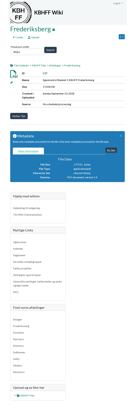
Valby (16, 358)
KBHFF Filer (39, 65)
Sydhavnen (19, 352)
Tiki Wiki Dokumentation (27, 214)
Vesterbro (19, 372)
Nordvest (18, 332)
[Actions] (11, 82)
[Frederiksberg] (53, 30)
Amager (17, 319)
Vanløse (17, 365)
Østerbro (18, 345)
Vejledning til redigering (26, 208)
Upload (34, 37)
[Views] (122, 36)
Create (19, 37)
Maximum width (20, 46)
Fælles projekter (22, 268)
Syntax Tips (19, 115)
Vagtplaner (19, 255)
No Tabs (111, 150)
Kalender (18, 248)
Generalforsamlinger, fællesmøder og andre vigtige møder (37, 283)
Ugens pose (19, 242)
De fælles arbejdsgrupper (27, 261)
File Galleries (21, 65)
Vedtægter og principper (27, 274)
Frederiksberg (31, 29)
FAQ (15, 291)
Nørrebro (18, 339)
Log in (117, 3)
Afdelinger (55, 65)
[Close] (121, 135)
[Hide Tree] (11, 65)
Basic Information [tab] (28, 150)
